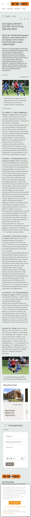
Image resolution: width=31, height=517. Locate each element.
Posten (9, 464)
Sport (14, 16)
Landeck (10, 8)
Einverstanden (15, 502)
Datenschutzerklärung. (9, 513)
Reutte (17, 8)
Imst (3, 8)
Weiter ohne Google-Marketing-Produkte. (15, 507)
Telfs (23, 8)
